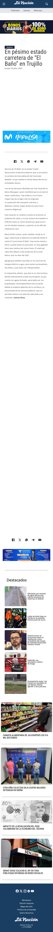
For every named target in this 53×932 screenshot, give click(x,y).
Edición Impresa (27, 903)
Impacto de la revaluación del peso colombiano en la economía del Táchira (23, 827)
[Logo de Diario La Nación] (26, 920)
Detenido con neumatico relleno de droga (35, 662)
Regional (10, 47)
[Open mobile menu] (4, 4)
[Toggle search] (46, 3)
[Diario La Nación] (24, 3)
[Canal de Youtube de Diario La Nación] (32, 892)
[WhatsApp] (28, 161)
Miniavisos (38, 10)
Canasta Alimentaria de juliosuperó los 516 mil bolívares (25, 736)
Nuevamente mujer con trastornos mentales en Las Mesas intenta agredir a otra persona (37, 684)
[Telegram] (35, 161)
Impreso (26, 10)
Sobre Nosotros (26, 913)
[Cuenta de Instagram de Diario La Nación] (25, 892)
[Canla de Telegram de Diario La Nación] (28, 892)
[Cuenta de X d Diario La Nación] (21, 892)
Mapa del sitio (26, 906)
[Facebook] (15, 161)
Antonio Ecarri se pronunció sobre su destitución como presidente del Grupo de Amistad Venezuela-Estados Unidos (36, 640)
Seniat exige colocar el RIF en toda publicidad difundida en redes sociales (23, 871)
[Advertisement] (26, 96)
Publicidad (15, 10)
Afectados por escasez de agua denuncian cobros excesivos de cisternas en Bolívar (36, 596)
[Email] (42, 161)
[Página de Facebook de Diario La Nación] (17, 892)
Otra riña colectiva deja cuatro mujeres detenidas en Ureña (24, 788)
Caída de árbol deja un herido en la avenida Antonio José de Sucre (36, 618)
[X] (22, 161)
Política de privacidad (26, 909)
